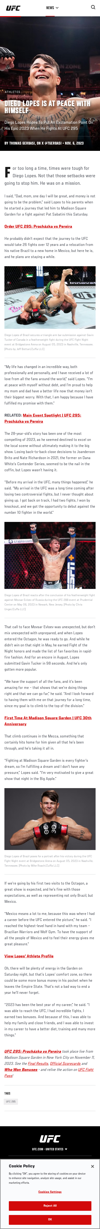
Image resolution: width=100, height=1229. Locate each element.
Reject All (50, 1206)
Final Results (38, 1064)
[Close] (92, 1166)
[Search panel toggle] (93, 7)
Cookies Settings (50, 1192)
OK (50, 1219)
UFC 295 (11, 1101)
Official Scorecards (65, 1064)
